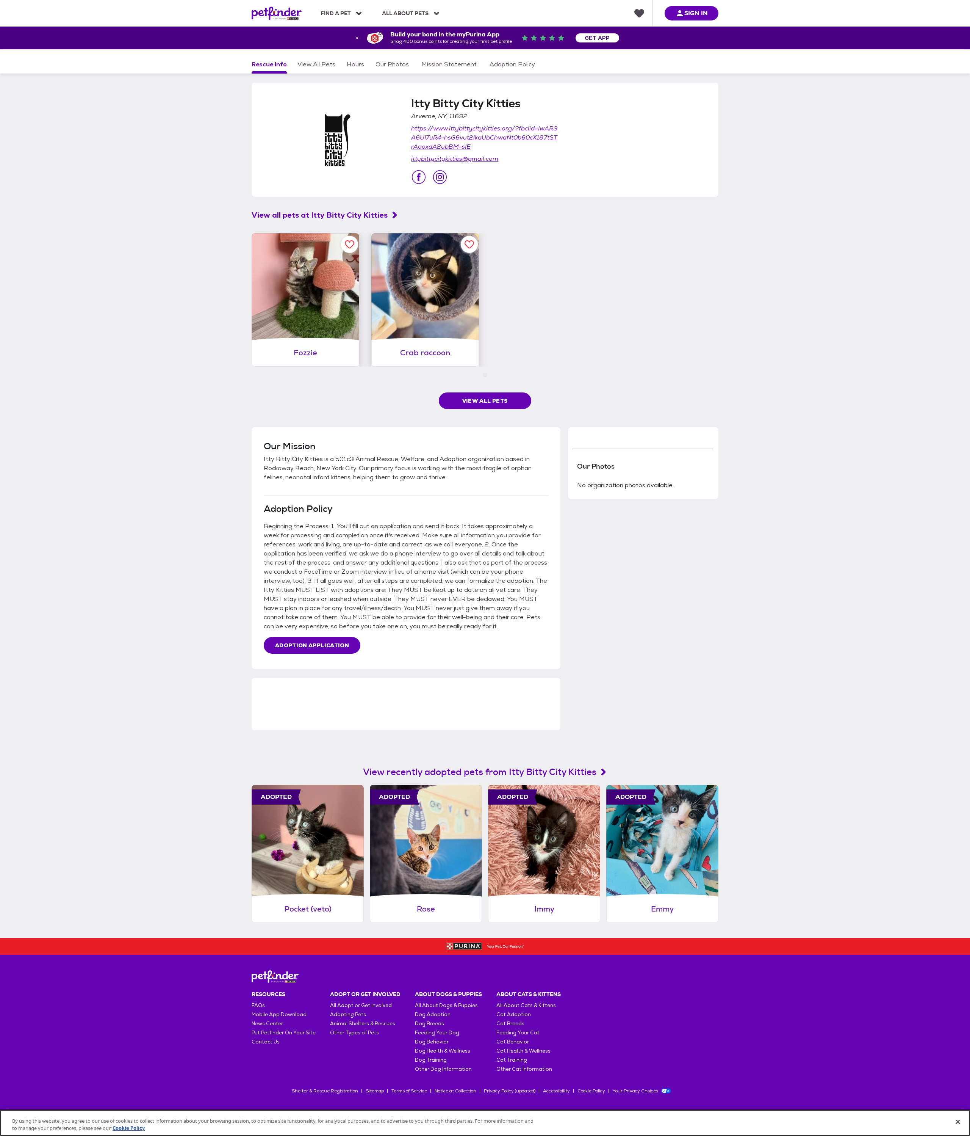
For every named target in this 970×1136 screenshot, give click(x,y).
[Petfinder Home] (277, 13)
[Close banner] (357, 38)
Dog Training (431, 1060)
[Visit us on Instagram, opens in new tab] (439, 177)
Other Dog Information (443, 1069)
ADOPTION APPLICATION (312, 645)
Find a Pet (336, 13)
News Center (267, 1023)
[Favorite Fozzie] (349, 244)
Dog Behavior (432, 1042)
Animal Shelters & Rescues (362, 1023)
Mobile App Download (279, 1014)
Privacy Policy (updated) (509, 1091)
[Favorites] (639, 13)
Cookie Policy (591, 1091)
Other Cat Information (524, 1069)
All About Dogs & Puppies (446, 1005)
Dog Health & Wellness (442, 1051)
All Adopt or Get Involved (361, 1005)
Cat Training (511, 1060)
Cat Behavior (512, 1042)
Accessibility (556, 1091)
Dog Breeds (429, 1023)
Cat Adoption (513, 1014)
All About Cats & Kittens (526, 1005)
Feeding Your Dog (437, 1032)
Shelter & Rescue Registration (325, 1091)
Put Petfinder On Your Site (284, 1032)
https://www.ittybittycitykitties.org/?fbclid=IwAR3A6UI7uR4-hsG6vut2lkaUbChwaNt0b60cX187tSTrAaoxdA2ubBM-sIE (484, 137)
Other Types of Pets (354, 1032)
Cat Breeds (510, 1023)
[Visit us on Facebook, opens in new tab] (418, 177)
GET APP (597, 38)
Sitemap (375, 1091)
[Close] (958, 1122)
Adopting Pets (348, 1014)
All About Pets (405, 13)
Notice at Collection (455, 1091)
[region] (485, 1123)
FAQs (258, 1005)
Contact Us (266, 1042)
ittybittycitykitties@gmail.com (454, 159)
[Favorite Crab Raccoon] (469, 244)
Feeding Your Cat (518, 1032)
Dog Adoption (433, 1014)
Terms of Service (409, 1091)
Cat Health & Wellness (523, 1051)
